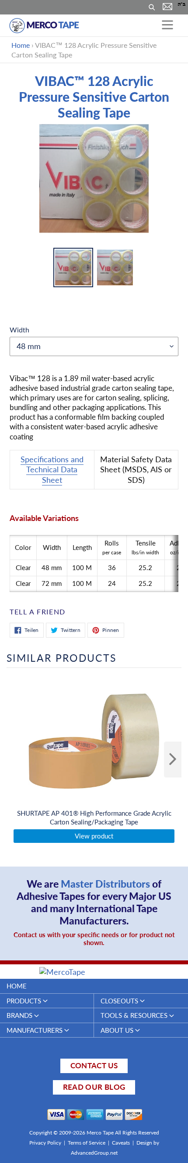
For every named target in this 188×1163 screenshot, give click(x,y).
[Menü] (167, 25)
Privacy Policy (45, 1142)
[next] (172, 760)
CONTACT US (94, 1065)
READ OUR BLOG (94, 1087)
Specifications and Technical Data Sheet (52, 469)
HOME (17, 986)
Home (20, 45)
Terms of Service (86, 1142)
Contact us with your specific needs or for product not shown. (94, 938)
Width (19, 329)
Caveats (121, 1142)
